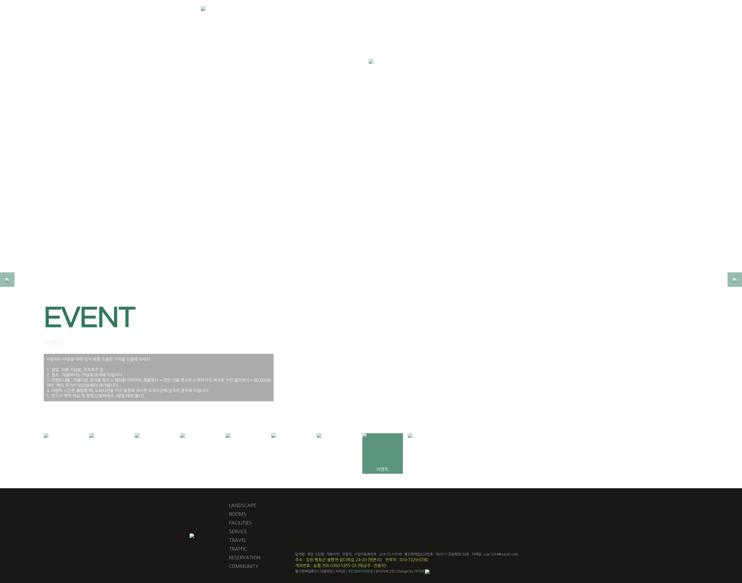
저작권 (340, 571)
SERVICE (238, 531)
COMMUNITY (244, 566)
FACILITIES (240, 522)
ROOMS (237, 514)
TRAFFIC (238, 548)
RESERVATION (244, 557)
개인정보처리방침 (360, 571)
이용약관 (326, 571)
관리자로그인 (385, 571)
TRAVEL (237, 540)
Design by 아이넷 (411, 571)
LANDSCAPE (242, 505)
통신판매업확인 (306, 571)
